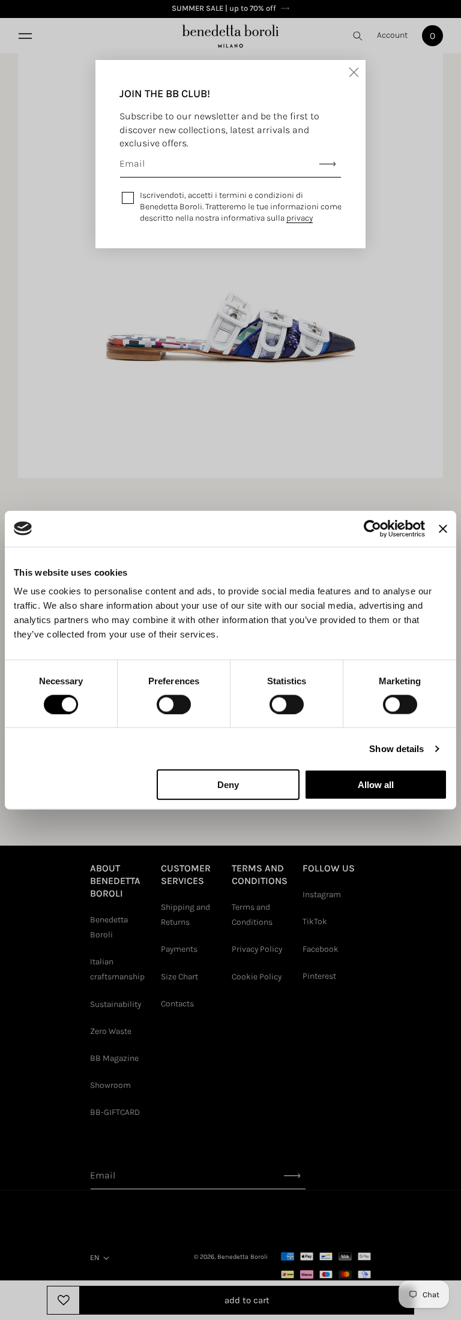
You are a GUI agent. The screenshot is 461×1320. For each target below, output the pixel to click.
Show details (396, 748)
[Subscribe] (328, 164)
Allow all (376, 785)
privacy (299, 218)
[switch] (174, 704)
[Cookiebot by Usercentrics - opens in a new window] (372, 528)
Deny (228, 785)
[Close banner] (443, 528)
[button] (24, 36)
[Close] (354, 72)
